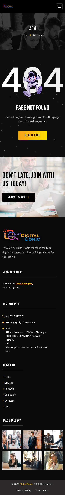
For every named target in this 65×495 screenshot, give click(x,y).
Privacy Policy (24, 490)
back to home (32, 135)
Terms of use (41, 490)
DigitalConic (26, 484)
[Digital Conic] (7, 6)
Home (24, 35)
